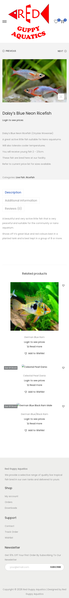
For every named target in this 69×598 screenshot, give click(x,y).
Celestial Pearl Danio (34, 375)
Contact (9, 526)
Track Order (11, 531)
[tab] (34, 192)
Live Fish (20, 177)
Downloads (11, 508)
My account (11, 496)
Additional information (21, 200)
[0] (56, 21)
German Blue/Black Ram (34, 414)
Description (13, 192)
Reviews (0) (13, 209)
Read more (36, 346)
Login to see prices (12, 120)
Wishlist (9, 537)
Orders (8, 502)
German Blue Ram (34, 337)
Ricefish (30, 177)
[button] (63, 285)
